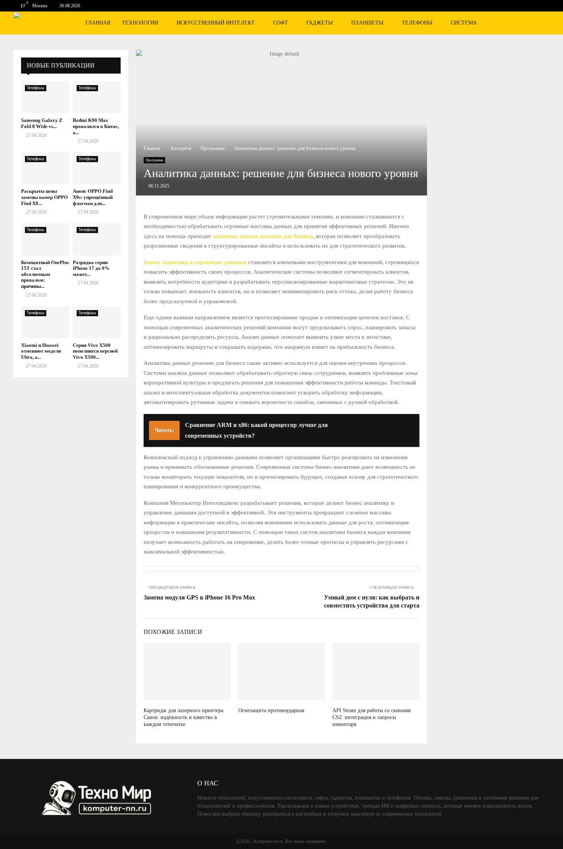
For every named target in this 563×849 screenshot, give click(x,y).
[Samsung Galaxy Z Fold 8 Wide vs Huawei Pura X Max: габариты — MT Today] (45, 97)
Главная (97, 23)
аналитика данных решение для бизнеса (263, 236)
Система (464, 23)
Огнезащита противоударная (271, 710)
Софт (280, 23)
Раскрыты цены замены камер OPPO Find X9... (44, 197)
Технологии (140, 23)
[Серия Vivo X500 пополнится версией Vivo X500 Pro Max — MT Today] (97, 322)
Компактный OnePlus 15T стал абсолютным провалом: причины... (45, 274)
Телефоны (417, 23)
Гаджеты (319, 23)
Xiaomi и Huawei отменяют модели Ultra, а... (41, 351)
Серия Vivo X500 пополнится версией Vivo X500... (95, 351)
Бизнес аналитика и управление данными (195, 262)
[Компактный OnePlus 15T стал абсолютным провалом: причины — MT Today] (45, 239)
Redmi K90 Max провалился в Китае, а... (96, 126)
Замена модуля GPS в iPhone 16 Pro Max (199, 597)
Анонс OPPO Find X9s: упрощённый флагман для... (93, 197)
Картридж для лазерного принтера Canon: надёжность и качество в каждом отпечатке (183, 717)
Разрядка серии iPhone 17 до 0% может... (91, 268)
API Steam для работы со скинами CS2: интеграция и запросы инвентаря (371, 717)
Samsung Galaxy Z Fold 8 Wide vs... (41, 123)
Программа (154, 160)
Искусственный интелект (216, 23)
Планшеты (367, 23)
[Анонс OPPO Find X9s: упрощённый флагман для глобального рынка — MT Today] (97, 168)
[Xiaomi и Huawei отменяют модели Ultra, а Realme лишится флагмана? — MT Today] (45, 322)
